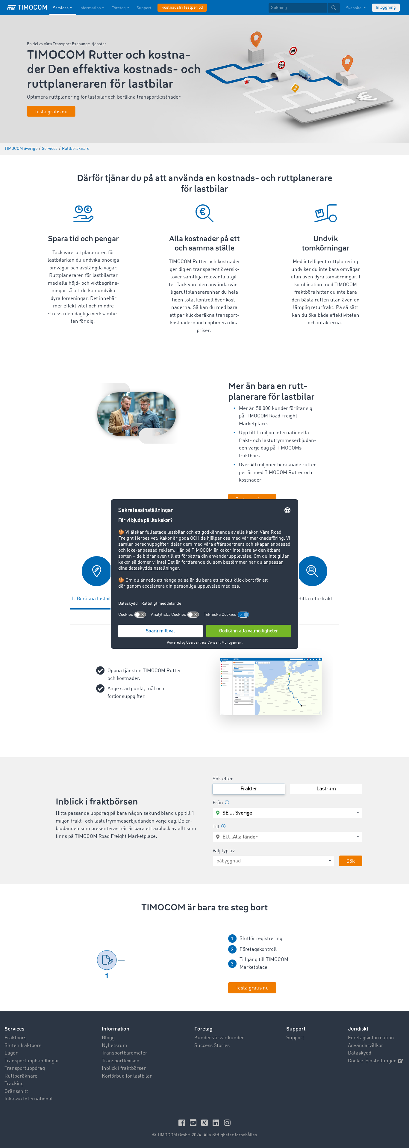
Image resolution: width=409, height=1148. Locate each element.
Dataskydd (359, 1053)
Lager (11, 1053)
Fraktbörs (15, 1037)
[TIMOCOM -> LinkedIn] (217, 1122)
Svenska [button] (354, 8)
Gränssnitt (16, 1091)
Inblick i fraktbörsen (124, 1068)
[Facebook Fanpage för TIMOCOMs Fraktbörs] (182, 1122)
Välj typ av (224, 850)
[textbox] (304, 8)
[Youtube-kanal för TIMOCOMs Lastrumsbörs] (194, 1122)
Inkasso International (28, 1099)
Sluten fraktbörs (22, 1045)
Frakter (248, 788)
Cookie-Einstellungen (372, 1060)
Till (216, 826)
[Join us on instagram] (227, 1122)
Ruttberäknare (20, 1076)
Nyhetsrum (114, 1045)
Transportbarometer (124, 1053)
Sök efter (223, 779)
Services (61, 8)
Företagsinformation (371, 1037)
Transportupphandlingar (31, 1060)
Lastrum (326, 788)
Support (144, 8)
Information (90, 8)
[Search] (333, 8)
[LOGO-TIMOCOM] (27, 7)
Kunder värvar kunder (219, 1037)
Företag (118, 8)
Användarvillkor (365, 1045)
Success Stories (212, 1045)
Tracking (14, 1083)
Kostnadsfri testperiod (182, 7)
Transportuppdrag (24, 1068)
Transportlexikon (121, 1060)
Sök (350, 861)
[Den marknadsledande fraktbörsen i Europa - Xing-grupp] (205, 1122)
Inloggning (386, 7)
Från (218, 802)
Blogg (108, 1037)
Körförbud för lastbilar (127, 1076)
